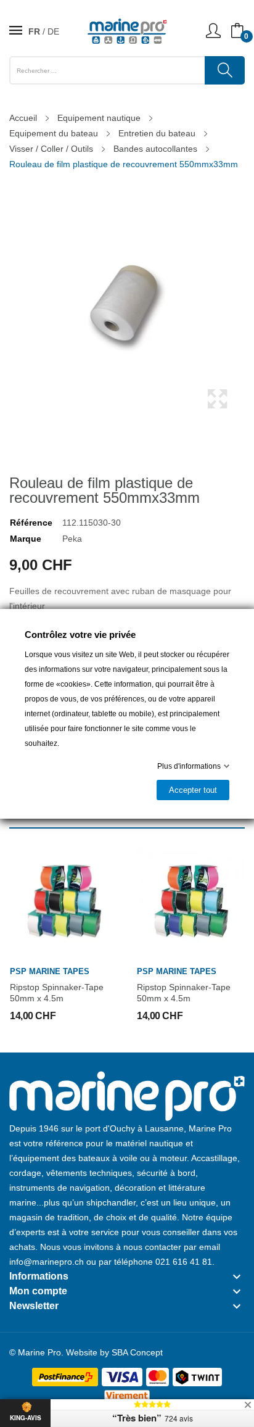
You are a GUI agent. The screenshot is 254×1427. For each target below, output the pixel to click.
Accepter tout (193, 790)
